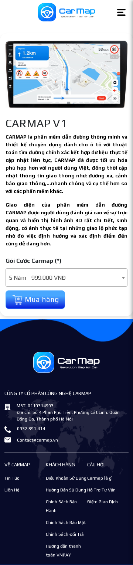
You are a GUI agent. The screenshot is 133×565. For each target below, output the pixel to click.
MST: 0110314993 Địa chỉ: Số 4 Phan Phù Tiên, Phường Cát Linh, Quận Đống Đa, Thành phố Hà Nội (68, 412)
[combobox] (66, 277)
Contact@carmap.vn (37, 440)
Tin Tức (11, 478)
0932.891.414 (31, 428)
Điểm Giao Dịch (102, 501)
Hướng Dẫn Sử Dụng (66, 490)
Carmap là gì (100, 478)
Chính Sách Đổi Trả (64, 534)
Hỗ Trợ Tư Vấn (101, 490)
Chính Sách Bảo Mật (66, 522)
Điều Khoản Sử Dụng (66, 478)
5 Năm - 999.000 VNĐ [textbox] (37, 277)
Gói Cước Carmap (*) (34, 260)
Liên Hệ (11, 490)
